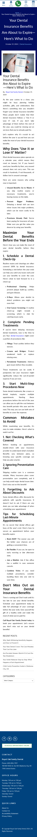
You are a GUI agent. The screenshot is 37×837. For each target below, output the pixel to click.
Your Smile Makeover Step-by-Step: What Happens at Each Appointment (17, 661)
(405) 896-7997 (12, 763)
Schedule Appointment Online (17, 745)
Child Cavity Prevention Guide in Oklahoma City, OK (18, 667)
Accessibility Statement (10, 813)
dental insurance (17, 336)
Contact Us (6, 811)
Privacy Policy (7, 816)
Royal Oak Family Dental (14, 92)
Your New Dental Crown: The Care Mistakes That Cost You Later (18, 648)
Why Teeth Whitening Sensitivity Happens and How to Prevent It (17, 641)
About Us (5, 808)
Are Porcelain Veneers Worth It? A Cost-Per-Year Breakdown (18, 654)
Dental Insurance (26, 44)
